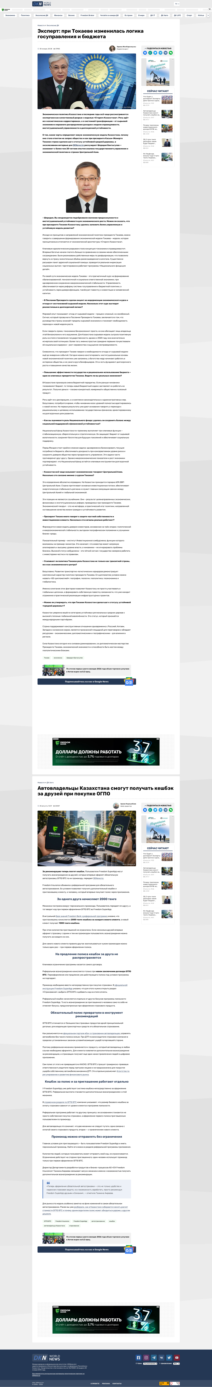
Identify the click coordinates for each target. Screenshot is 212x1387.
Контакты (117, 1384)
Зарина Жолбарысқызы (126, 47)
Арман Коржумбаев (128, 804)
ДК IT (152, 15)
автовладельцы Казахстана (54, 1226)
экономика (58, 658)
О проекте (95, 1384)
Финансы (58, 15)
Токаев (46, 658)
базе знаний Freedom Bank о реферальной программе (81, 916)
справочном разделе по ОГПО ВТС (60, 1102)
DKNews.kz (78, 145)
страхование (74, 1226)
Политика (25, 15)
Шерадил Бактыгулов (75, 658)
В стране (128, 15)
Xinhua (201, 15)
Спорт (189, 15)
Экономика (10, 15)
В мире (141, 15)
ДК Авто (164, 15)
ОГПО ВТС (47, 1221)
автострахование (98, 1221)
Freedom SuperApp (80, 1221)
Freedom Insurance (62, 1221)
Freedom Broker (87, 15)
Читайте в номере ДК (109, 15)
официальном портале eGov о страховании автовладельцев (91, 1033)
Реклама (106, 1384)
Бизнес (71, 15)
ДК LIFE (177, 15)
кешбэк (112, 1221)
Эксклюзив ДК (41, 15)
